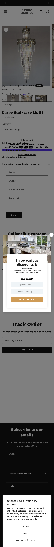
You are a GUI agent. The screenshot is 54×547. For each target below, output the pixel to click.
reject (25, 533)
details (33, 519)
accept (26, 526)
